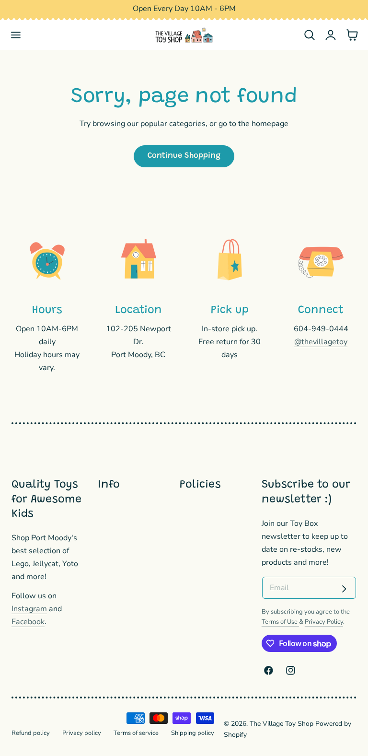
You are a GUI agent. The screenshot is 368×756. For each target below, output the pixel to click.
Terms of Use (280, 621)
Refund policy (31, 733)
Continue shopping (184, 156)
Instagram (29, 609)
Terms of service (136, 733)
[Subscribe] (344, 588)
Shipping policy (192, 733)
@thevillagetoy (320, 342)
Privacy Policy (324, 621)
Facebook (28, 621)
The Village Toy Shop (281, 723)
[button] (16, 35)
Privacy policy (81, 733)
